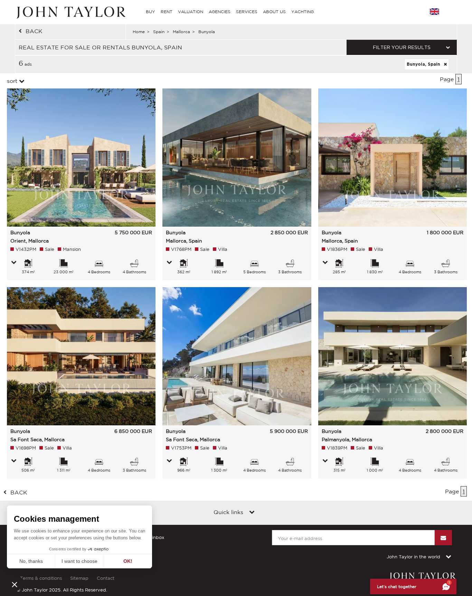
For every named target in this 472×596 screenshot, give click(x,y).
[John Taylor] (70, 12)
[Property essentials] (14, 263)
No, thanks (31, 561)
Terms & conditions (41, 578)
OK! (127, 561)
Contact (105, 578)
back (34, 31)
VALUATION (190, 11)
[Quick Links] (252, 513)
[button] (14, 584)
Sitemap (79, 578)
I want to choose (79, 561)
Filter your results (402, 47)
